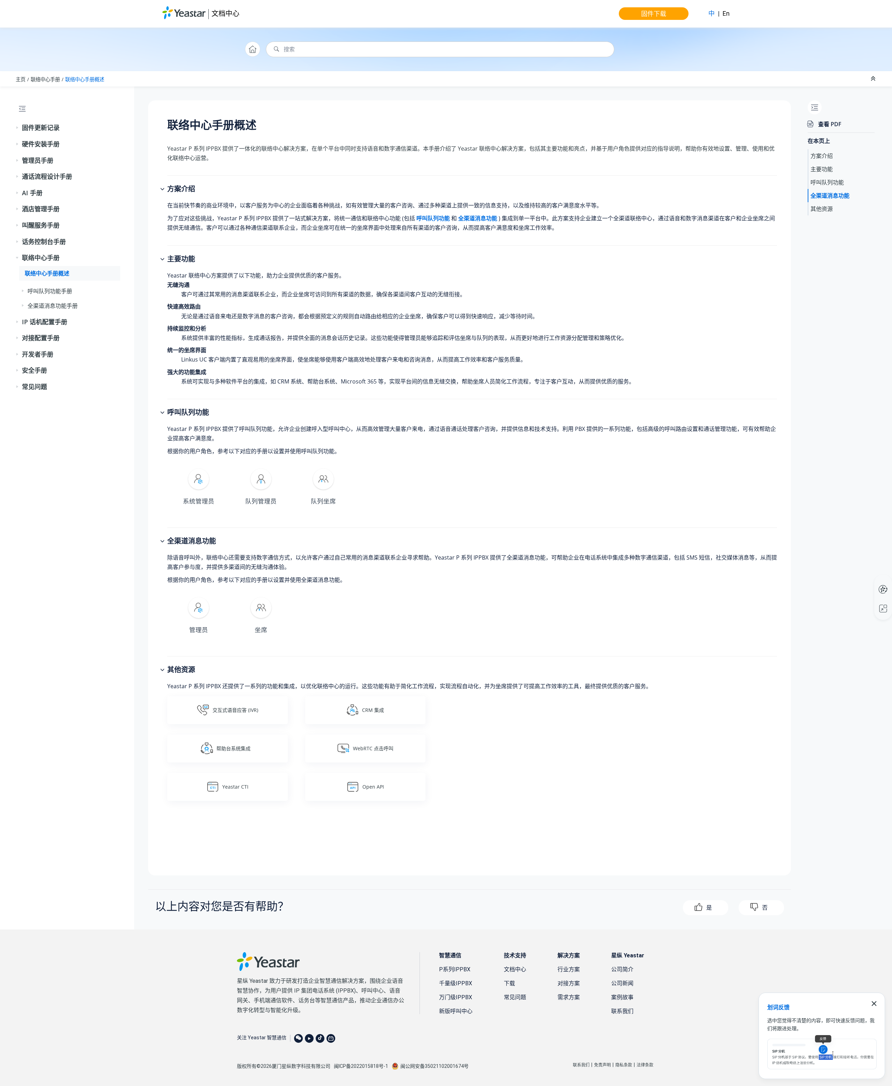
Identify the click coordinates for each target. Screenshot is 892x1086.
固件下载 (653, 13)
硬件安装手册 (41, 144)
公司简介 (622, 969)
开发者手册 (37, 354)
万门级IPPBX (455, 997)
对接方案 (569, 983)
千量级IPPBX (455, 983)
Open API (373, 786)
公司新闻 (622, 983)
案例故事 (622, 997)
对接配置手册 (41, 338)
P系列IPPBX (454, 969)
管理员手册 (37, 160)
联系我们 (622, 1011)
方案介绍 (821, 156)
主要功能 (821, 169)
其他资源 (821, 209)
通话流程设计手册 (47, 176)
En (726, 13)
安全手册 (34, 370)
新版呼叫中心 (455, 1011)
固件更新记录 (41, 127)
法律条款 (645, 1065)
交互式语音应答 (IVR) (235, 710)
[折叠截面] (874, 79)
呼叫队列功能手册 (50, 291)
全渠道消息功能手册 (53, 306)
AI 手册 (32, 193)
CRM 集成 (373, 710)
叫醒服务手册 (41, 225)
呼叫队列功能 (827, 182)
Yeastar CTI (235, 786)
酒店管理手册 (41, 209)
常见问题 (34, 386)
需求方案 (569, 997)
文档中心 (225, 13)
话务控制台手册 (44, 241)
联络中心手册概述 (84, 79)
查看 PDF (829, 124)
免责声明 (602, 1065)
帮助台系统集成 (233, 748)
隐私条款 (623, 1065)
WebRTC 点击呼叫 (373, 748)
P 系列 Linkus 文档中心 (869, 582)
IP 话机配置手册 (44, 322)
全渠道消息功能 (829, 195)
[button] (18, 128)
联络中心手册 (45, 79)
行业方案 (569, 969)
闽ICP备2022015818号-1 (361, 1066)
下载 (509, 983)
